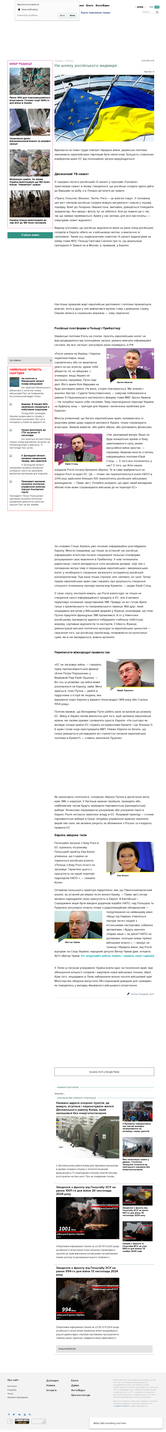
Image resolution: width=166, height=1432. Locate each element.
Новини (94, 3)
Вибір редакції (21, 63)
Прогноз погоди (150, 3)
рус (152, 7)
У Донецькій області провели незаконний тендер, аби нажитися (34, 458)
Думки (123, 3)
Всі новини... (16, 360)
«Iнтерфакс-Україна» (121, 1406)
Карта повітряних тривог (96, 12)
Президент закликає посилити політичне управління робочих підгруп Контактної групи (33, 486)
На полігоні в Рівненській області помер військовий (32, 381)
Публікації (58, 61)
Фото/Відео (102, 5)
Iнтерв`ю (104, 3)
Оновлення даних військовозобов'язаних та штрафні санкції (30, 141)
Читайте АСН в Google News (104, 1071)
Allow (72, 15)
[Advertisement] (84, 36)
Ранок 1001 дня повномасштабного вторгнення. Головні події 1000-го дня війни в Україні (30, 100)
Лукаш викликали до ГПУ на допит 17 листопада (33, 433)
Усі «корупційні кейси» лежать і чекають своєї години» (117, 956)
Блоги (89, 5)
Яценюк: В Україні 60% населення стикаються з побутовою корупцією (35, 407)
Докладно (83, 3)
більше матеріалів (67, 1349)
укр (157, 7)
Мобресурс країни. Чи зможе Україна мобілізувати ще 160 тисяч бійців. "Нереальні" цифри (30, 182)
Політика (69, 61)
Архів (140, 7)
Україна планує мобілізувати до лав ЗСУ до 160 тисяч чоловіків (28, 221)
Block (62, 15)
